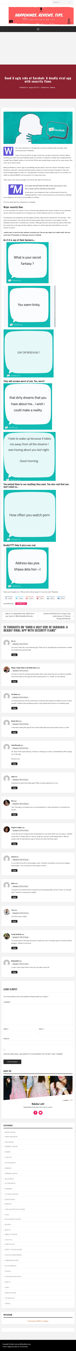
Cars (7, 1287)
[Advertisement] (38, 48)
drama (7, 1152)
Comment (6, 1002)
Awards (8, 1168)
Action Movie (10, 1163)
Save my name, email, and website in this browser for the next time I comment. (33, 1054)
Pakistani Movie (11, 1137)
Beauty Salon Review (13, 1249)
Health (7, 1282)
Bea (12, 801)
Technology (21, 603)
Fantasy (8, 1204)
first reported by (56, 218)
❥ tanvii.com (15, 759)
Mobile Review (10, 1293)
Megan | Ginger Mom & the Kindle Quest (24, 668)
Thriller (8, 1157)
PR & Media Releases (13, 1276)
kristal (13, 857)
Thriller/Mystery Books (15, 1209)
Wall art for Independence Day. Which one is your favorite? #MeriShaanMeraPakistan (20, 614)
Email (41, 1029)
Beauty (8, 1230)
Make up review (11, 1234)
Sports (8, 1271)
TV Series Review (11, 1194)
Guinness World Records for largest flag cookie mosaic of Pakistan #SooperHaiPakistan (57, 616)
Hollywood (9, 1142)
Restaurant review (13, 1219)
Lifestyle (8, 1240)
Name (6, 1029)
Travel (8, 1303)
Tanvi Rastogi (15, 745)
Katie (13, 883)
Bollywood (9, 1179)
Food (7, 1215)
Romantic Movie (11, 1146)
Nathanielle (15, 961)
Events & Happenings (13, 1255)
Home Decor (10, 1244)
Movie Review (10, 1132)
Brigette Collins (16, 827)
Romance (8, 1189)
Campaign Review (12, 1260)
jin (12, 641)
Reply (14, 655)
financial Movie (11, 1173)
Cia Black (14, 694)
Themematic (24, 1347)
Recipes (8, 1224)
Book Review (10, 1199)
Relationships (10, 1266)
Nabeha (52, 87)
